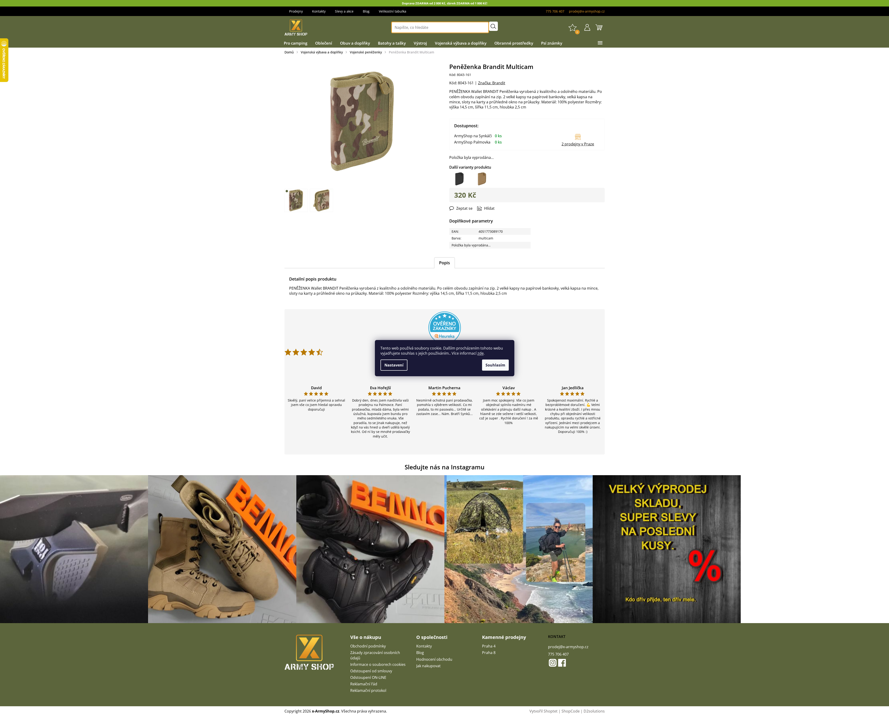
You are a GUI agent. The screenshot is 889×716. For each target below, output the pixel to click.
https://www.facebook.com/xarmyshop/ (562, 662)
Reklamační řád (363, 684)
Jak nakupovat (428, 665)
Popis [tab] (444, 262)
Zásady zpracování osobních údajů (375, 655)
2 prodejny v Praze (578, 144)
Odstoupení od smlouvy (371, 670)
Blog (366, 11)
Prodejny (296, 11)
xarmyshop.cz (552, 662)
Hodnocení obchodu (434, 659)
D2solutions (594, 711)
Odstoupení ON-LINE (368, 677)
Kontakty (319, 11)
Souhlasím (495, 365)
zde (480, 353)
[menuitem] (295, 43)
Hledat (493, 26)
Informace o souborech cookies (378, 664)
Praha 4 (489, 646)
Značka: (491, 82)
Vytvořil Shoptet (543, 711)
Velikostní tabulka (392, 11)
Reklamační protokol (368, 690)
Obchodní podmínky (368, 646)
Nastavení (393, 365)
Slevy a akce (344, 11)
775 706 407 (558, 654)
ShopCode (571, 711)
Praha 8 (489, 652)
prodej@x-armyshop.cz (568, 646)
